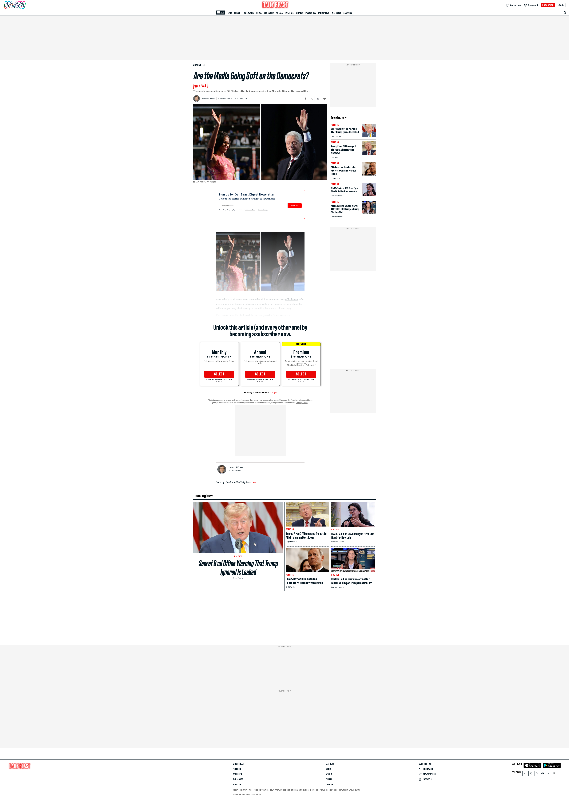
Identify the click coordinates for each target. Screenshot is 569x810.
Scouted (347, 12)
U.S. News (336, 12)
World (329, 774)
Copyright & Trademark (349, 790)
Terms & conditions (328, 790)
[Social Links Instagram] (536, 774)
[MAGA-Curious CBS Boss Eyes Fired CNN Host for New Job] (369, 195)
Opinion (299, 12)
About (235, 790)
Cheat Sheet (233, 12)
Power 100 (310, 12)
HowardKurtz (236, 471)
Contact (243, 790)
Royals (279, 12)
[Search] (565, 12)
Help (272, 790)
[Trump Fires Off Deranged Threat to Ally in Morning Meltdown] (369, 154)
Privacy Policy (263, 210)
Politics (289, 12)
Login (273, 392)
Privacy (278, 790)
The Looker (248, 12)
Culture (330, 779)
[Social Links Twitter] (530, 774)
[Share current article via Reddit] (324, 98)
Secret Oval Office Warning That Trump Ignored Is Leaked (238, 568)
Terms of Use (250, 210)
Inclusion (314, 790)
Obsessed (269, 12)
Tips (250, 790)
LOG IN (560, 5)
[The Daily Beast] (275, 5)
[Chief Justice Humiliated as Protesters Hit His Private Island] (369, 174)
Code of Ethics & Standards (296, 790)
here (254, 482)
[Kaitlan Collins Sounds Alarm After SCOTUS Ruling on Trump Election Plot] (369, 213)
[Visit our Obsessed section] (24, 5)
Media (259, 12)
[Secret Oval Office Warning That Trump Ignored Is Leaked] (369, 136)
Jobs (256, 790)
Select (219, 374)
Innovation (323, 12)
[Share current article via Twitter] (311, 98)
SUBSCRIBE (547, 5)
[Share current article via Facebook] (305, 98)
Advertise (263, 790)
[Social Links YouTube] (542, 774)
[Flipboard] (554, 774)
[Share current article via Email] (318, 98)
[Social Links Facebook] (524, 774)
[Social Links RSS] (548, 774)
